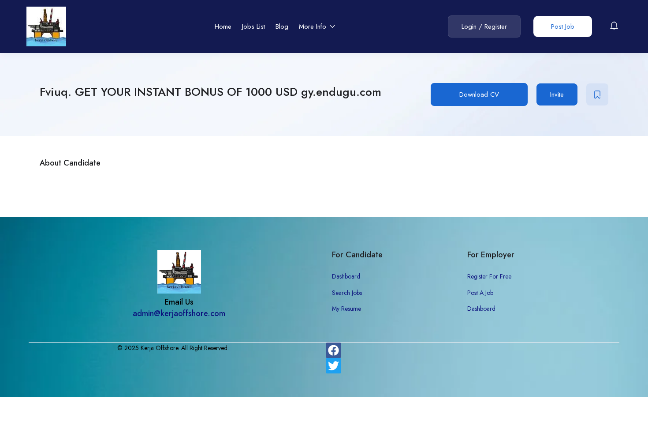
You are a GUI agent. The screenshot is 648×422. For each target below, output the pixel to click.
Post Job (562, 26)
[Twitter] (333, 365)
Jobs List (253, 26)
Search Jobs (347, 292)
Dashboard (346, 276)
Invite (557, 94)
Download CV (479, 94)
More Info (313, 26)
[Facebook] (333, 350)
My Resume (346, 308)
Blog (282, 26)
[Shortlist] (597, 94)
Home (223, 26)
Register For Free (489, 276)
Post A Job (480, 292)
